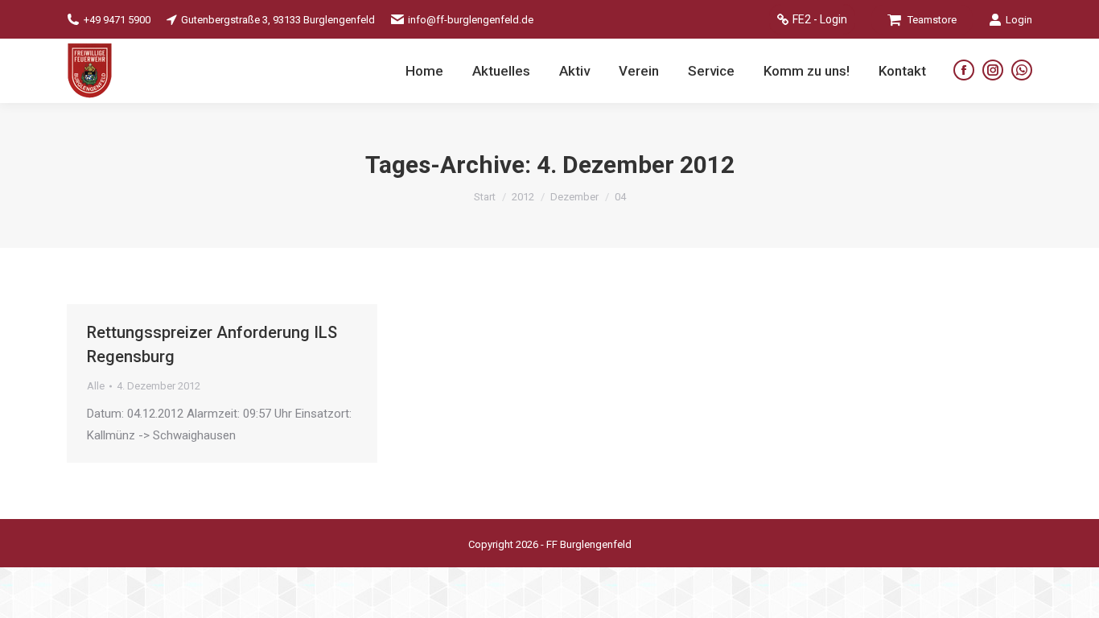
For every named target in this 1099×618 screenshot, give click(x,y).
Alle (96, 386)
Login (1019, 20)
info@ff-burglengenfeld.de (470, 20)
